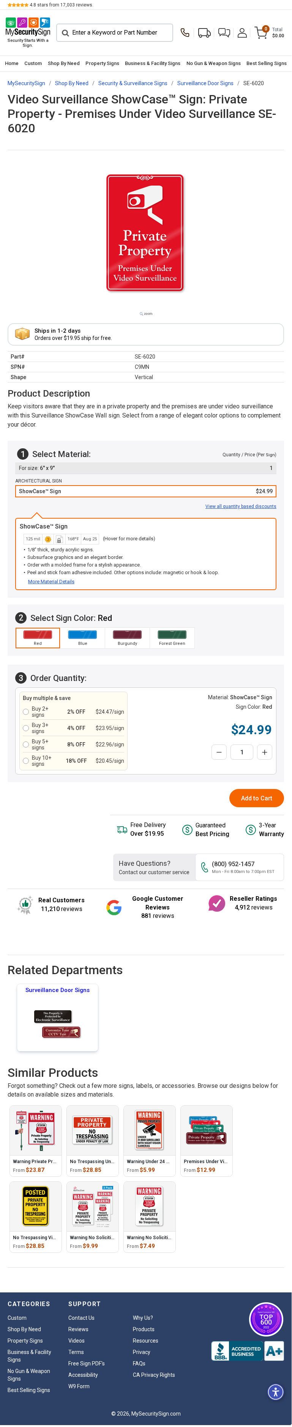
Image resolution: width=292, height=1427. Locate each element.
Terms (76, 1352)
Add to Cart (256, 798)
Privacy (141, 1352)
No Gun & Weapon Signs (213, 63)
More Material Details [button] (51, 581)
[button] (224, 33)
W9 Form (79, 1386)
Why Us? (143, 1318)
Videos (76, 1341)
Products (144, 1329)
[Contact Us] (186, 32)
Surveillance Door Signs (57, 990)
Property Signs (102, 63)
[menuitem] (11, 63)
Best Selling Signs (266, 63)
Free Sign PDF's (86, 1363)
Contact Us (81, 1318)
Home (12, 63)
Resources (145, 1341)
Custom (33, 63)
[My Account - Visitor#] (242, 33)
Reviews (78, 1329)
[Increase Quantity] (264, 752)
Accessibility (83, 1375)
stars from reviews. (61, 5)
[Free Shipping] (204, 33)
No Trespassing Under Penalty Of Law (110, 1161)
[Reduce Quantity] (219, 752)
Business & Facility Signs (152, 63)
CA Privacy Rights (154, 1375)
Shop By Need (64, 63)
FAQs (139, 1363)
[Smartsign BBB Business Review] (247, 1351)
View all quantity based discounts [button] (240, 506)
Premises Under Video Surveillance (222, 1161)
